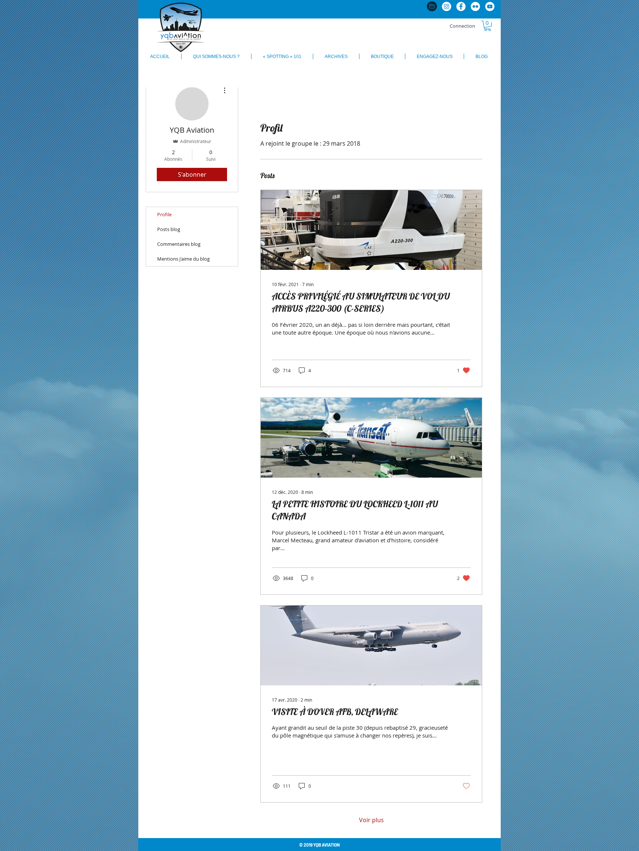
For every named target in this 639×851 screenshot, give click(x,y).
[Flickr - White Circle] (475, 6)
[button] (487, 26)
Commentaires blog (178, 244)
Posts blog (168, 229)
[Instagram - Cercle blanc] (446, 6)
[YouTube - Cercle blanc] (489, 6)
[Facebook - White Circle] (461, 6)
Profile (164, 214)
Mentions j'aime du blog (183, 258)
